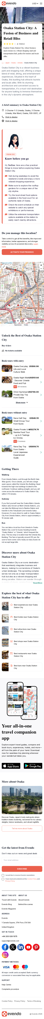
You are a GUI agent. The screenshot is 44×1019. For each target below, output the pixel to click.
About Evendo (23, 900)
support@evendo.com (10, 941)
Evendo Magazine (9, 909)
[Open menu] (41, 3)
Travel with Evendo (9, 900)
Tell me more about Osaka (22, 828)
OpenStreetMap (7, 263)
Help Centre (6, 985)
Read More (37, 583)
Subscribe (22, 869)
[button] (22, 292)
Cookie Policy (32, 879)
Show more (20, 403)
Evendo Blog (7, 904)
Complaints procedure (10, 989)
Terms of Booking (34, 1001)
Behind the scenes (25, 904)
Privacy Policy (10, 881)
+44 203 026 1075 (9, 936)
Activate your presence (22, 252)
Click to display (11, 117)
